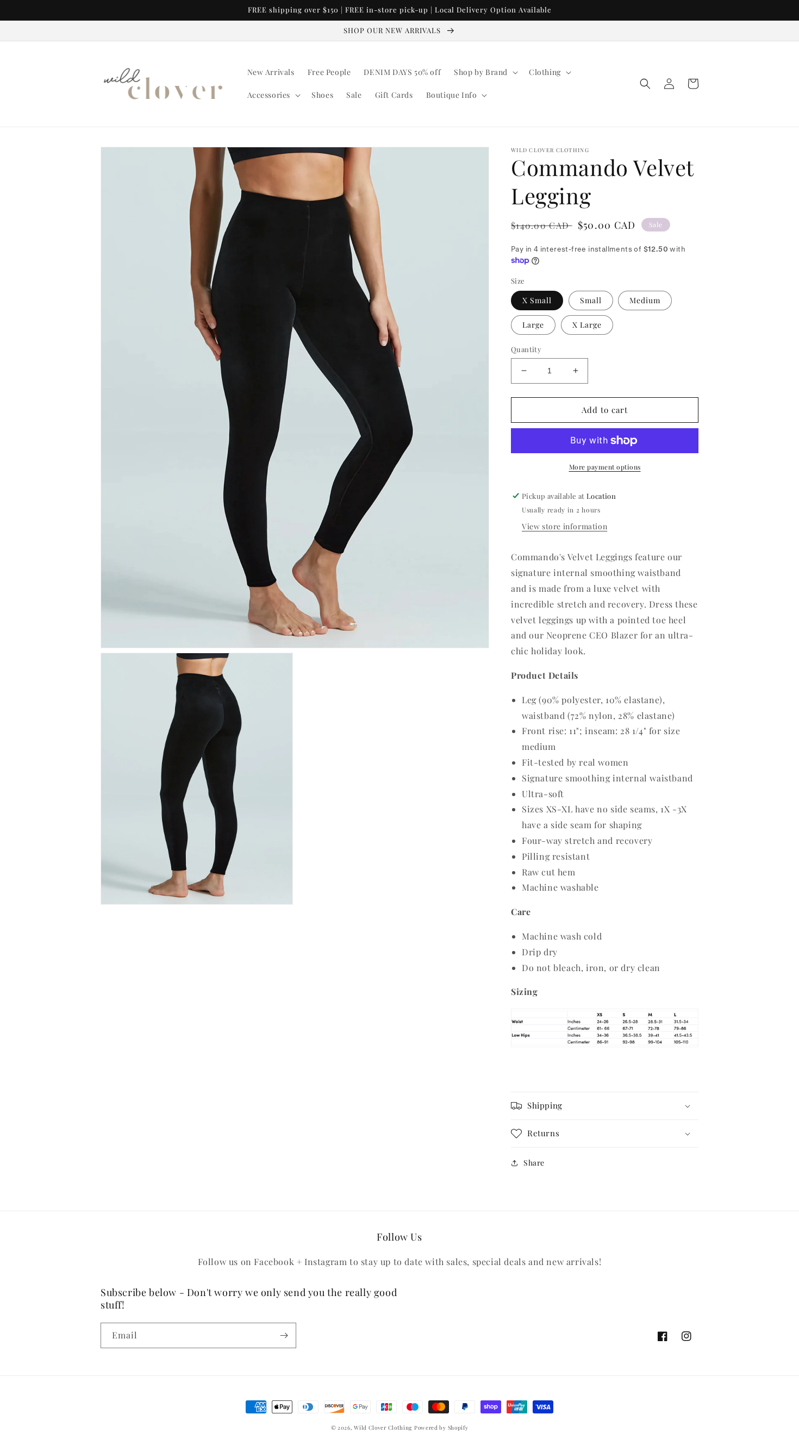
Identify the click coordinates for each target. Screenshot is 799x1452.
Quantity (526, 349)
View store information (564, 526)
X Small (537, 300)
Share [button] (534, 1162)
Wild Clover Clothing (383, 1427)
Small (591, 300)
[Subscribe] (284, 1335)
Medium (644, 300)
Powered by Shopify (441, 1427)
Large (533, 325)
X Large (587, 325)
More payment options (605, 466)
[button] (484, 72)
